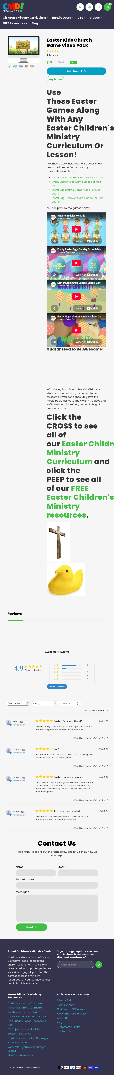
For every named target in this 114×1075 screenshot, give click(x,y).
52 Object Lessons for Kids (24, 1029)
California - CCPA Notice (72, 1009)
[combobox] (44, 703)
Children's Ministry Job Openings (28, 1038)
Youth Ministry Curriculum (23, 1012)
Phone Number (25, 879)
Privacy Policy (65, 1000)
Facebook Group (18, 1042)
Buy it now (55, 79)
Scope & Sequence (19, 1033)
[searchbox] (15, 703)
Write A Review (57, 686)
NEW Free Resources (20, 1055)
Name (20, 867)
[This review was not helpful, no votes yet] (105, 738)
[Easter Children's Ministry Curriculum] (58, 561)
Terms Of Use (65, 1004)
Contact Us (64, 1031)
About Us (62, 1018)
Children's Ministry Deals (28, 1067)
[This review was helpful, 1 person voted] (100, 800)
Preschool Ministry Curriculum (26, 1007)
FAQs (60, 1022)
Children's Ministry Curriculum (26, 1003)
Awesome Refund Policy (72, 1013)
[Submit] (98, 964)
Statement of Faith (68, 1027)
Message (22, 892)
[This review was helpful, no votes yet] (100, 738)
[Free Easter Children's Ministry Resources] (66, 595)
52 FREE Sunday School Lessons (27, 1016)
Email (62, 867)
